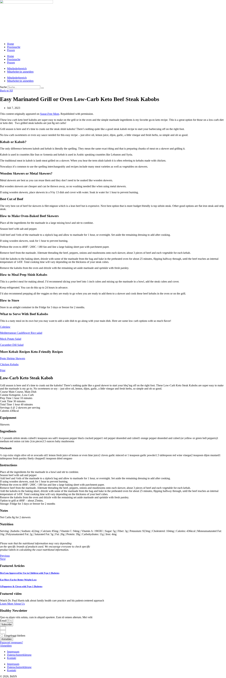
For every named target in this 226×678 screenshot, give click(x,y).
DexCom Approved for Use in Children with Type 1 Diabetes (29, 573)
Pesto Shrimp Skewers (12, 358)
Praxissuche (13, 46)
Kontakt (11, 657)
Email (3, 620)
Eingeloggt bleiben (14, 635)
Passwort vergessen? (11, 642)
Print (2, 370)
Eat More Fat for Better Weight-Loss (18, 579)
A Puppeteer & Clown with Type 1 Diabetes (21, 586)
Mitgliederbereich (17, 68)
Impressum (13, 651)
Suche (3, 87)
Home (10, 43)
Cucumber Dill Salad (11, 344)
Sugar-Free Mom (49, 113)
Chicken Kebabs (9, 364)
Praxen (11, 50)
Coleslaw (5, 326)
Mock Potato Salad (10, 338)
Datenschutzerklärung (19, 654)
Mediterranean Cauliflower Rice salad (21, 332)
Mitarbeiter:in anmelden (20, 71)
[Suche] (42, 88)
